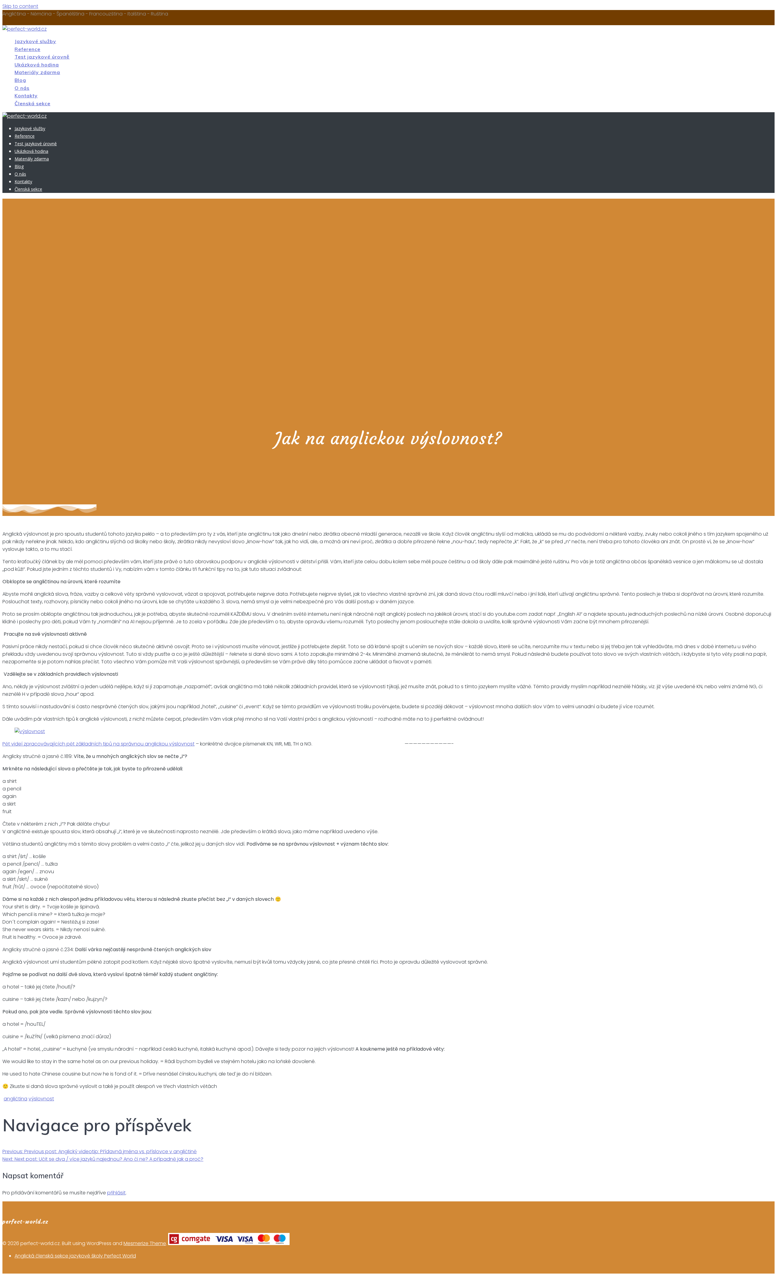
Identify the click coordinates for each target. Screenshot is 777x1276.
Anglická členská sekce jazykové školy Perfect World (75, 1255)
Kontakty (26, 96)
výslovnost (41, 1098)
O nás (22, 88)
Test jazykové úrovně (42, 57)
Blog (20, 80)
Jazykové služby (35, 41)
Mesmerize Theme (145, 1243)
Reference (27, 49)
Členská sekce (32, 103)
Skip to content (20, 6)
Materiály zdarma (37, 72)
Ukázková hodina (37, 65)
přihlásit (116, 1192)
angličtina (15, 1098)
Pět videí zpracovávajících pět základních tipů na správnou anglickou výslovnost (98, 743)
